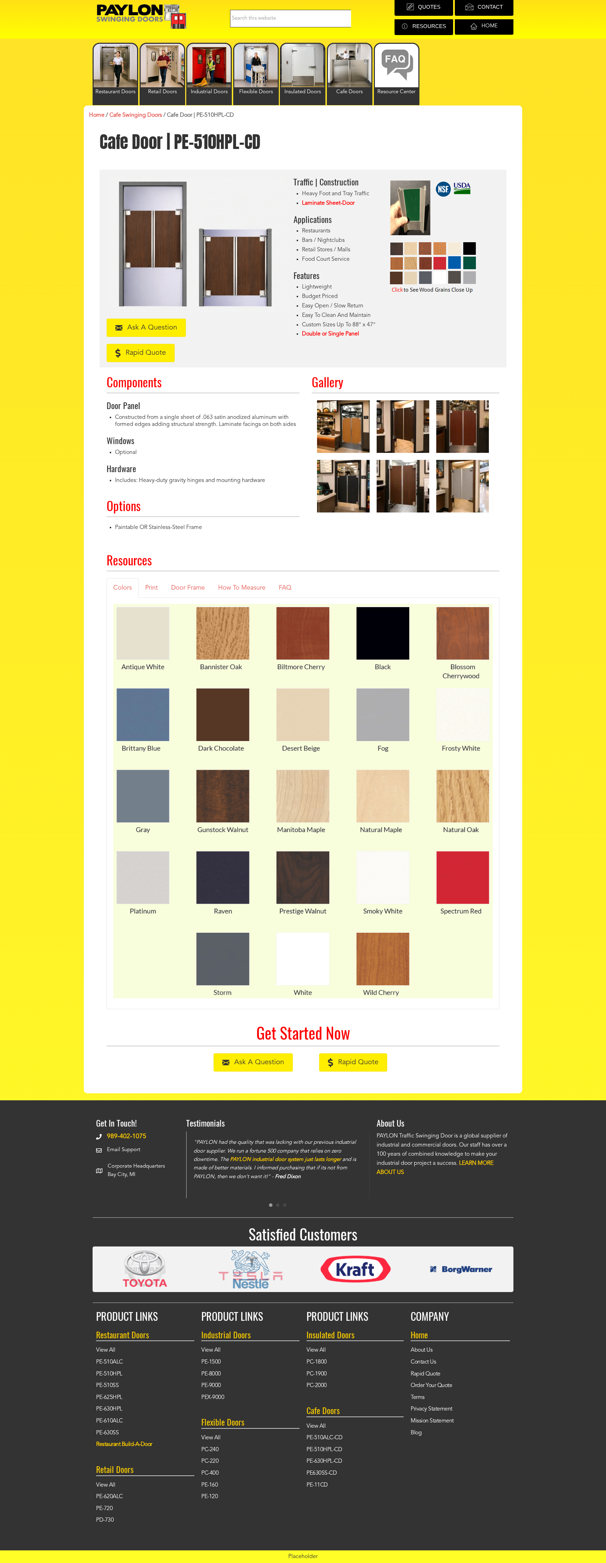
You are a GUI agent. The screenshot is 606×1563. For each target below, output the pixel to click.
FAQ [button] (285, 588)
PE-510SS (107, 1385)
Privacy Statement (431, 1409)
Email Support (123, 1150)
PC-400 (209, 1473)
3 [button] (285, 1205)
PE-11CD (317, 1485)
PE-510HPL (109, 1374)
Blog (416, 1433)
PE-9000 (211, 1385)
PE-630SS (107, 1433)
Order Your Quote (431, 1385)
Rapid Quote (425, 1374)
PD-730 (105, 1520)
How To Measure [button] (241, 588)
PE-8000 (211, 1374)
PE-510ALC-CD (324, 1438)
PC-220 (209, 1461)
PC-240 (209, 1450)
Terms (418, 1397)
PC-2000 (317, 1385)
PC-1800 (317, 1362)
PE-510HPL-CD (324, 1450)
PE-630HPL (109, 1409)
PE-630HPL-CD (324, 1461)
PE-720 (104, 1508)
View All (105, 1350)
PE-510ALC (109, 1362)
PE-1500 (211, 1362)
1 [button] (270, 1205)
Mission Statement (432, 1421)
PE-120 (209, 1497)
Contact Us (423, 1362)
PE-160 (209, 1485)
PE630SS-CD (322, 1473)
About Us (421, 1350)
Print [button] (151, 588)
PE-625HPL (109, 1397)
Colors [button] (122, 588)
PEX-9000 (212, 1397)
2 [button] (278, 1205)
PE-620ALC (109, 1497)
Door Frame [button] (188, 588)
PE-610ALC (109, 1421)
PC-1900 (317, 1374)
